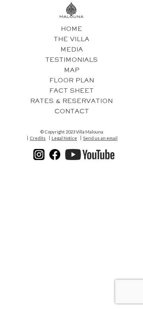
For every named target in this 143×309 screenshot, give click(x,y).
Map (71, 70)
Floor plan (71, 80)
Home (71, 29)
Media (71, 49)
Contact (71, 111)
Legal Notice (64, 138)
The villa (71, 39)
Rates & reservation (71, 101)
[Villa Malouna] (72, 10)
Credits (38, 138)
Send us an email (100, 138)
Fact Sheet (71, 90)
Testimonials (71, 60)
